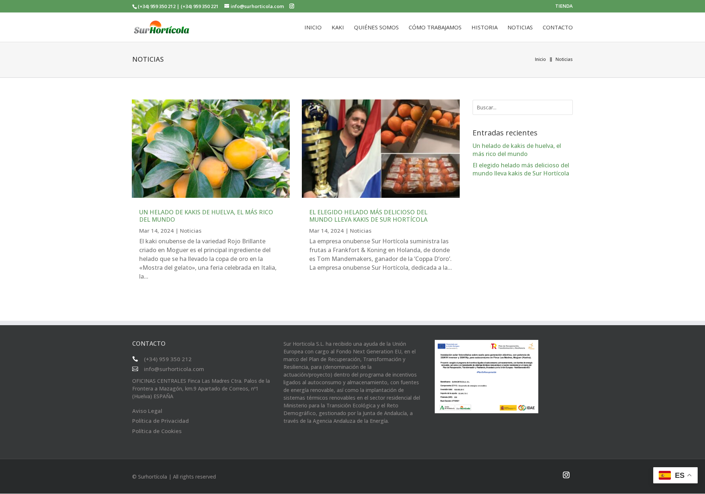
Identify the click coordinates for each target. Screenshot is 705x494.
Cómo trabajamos (435, 28)
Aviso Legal (147, 410)
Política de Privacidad (160, 420)
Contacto (558, 28)
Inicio (313, 28)
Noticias (520, 28)
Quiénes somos (376, 28)
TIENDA (564, 6)
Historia (484, 28)
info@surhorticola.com (174, 369)
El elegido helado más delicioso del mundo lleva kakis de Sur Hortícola (368, 215)
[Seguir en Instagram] (566, 475)
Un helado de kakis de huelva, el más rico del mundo (206, 215)
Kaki (338, 28)
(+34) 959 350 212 (168, 359)
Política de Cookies (157, 431)
